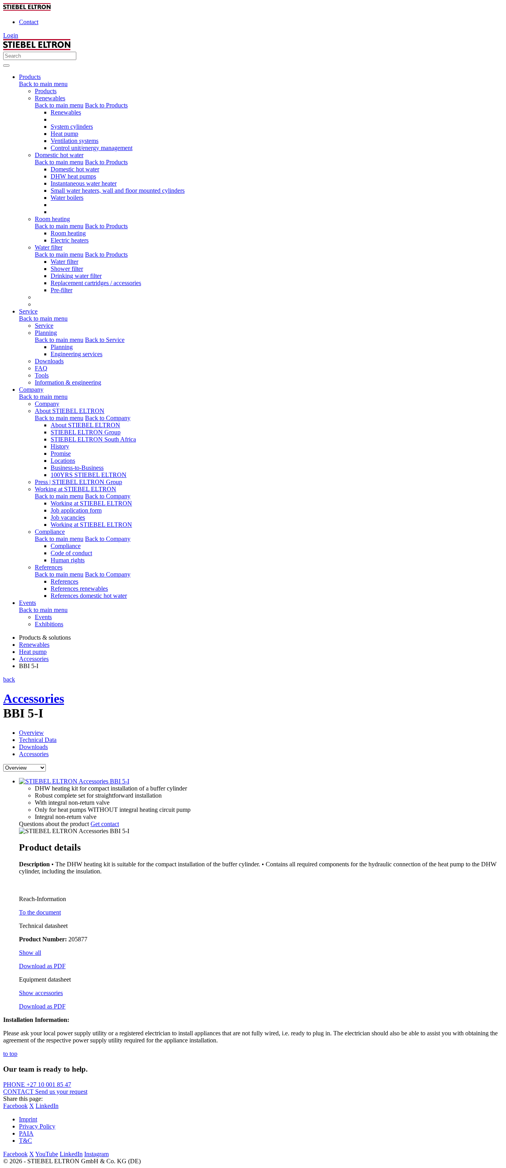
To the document (40, 912)
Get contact (105, 824)
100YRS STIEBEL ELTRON (88, 474)
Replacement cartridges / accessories (96, 283)
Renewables (50, 98)
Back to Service (105, 339)
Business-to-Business (77, 467)
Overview (31, 732)
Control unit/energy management (91, 148)
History (60, 446)
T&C (25, 1140)
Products (46, 91)
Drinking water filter (76, 275)
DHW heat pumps (73, 176)
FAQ (41, 368)
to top (10, 1053)
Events (43, 617)
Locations (63, 460)
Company (47, 403)
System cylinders (72, 126)
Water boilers (67, 197)
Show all (30, 952)
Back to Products (106, 105)
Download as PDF (42, 966)
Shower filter (67, 268)
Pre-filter (61, 290)
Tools (42, 375)
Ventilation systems (74, 140)
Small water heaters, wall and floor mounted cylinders (118, 190)
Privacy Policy (37, 1126)
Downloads (49, 361)
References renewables (79, 588)
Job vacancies (68, 517)
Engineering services (76, 354)
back (9, 679)
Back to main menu (43, 84)
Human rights (68, 560)
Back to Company (107, 418)
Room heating (52, 219)
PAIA (26, 1133)
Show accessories (41, 993)
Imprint (28, 1119)
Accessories (33, 698)
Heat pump (64, 133)
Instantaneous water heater (84, 183)
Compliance (50, 531)
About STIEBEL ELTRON (69, 410)
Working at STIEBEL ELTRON (75, 489)
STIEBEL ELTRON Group (86, 432)
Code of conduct (71, 553)
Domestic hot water (59, 155)
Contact (28, 22)
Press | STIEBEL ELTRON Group (78, 482)
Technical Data (38, 739)
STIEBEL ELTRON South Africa (93, 439)
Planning (46, 332)
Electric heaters (70, 240)
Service (44, 325)
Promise (61, 453)
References (48, 567)
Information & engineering (68, 382)
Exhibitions (49, 624)
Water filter (48, 247)
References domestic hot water (89, 595)
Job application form (76, 510)
